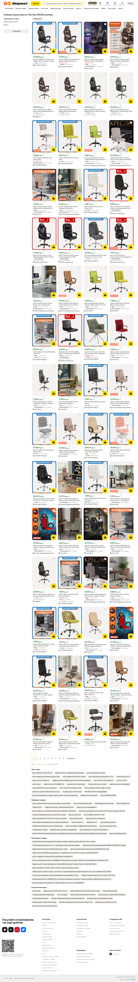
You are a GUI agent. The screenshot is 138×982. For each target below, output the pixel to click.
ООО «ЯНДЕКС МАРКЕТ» (128, 977)
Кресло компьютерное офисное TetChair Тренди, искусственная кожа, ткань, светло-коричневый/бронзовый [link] (69, 304)
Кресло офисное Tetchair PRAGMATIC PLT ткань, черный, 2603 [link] (42, 694)
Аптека (44, 942)
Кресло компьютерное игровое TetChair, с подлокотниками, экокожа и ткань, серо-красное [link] (44, 546)
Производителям (115, 928)
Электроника (46, 934)
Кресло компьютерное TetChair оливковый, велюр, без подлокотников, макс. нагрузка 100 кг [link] (69, 402)
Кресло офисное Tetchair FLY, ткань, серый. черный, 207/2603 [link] (44, 645)
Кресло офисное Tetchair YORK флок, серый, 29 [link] (93, 693)
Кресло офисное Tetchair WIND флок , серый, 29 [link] (44, 352)
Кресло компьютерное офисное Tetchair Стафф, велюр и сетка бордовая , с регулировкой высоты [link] (120, 352)
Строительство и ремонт (49, 965)
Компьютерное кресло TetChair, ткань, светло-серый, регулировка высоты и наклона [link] (120, 158)
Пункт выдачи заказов (116, 931)
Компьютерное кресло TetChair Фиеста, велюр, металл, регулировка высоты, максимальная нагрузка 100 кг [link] (121, 304)
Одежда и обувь (47, 937)
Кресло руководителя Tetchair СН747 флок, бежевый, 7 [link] (93, 450)
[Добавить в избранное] (54, 24)
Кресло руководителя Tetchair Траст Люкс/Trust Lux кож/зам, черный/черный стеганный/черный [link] (44, 499)
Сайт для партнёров (83, 962)
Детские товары (47, 967)
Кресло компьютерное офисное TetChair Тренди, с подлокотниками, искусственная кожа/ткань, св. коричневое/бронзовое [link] (121, 694)
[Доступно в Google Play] (11, 932)
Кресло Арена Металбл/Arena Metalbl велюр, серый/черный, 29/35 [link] (121, 110)
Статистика (8, 978)
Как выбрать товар (82, 922)
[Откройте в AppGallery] (17, 932)
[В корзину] (53, 51)
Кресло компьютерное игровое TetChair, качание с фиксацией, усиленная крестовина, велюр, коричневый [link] (120, 60)
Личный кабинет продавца (85, 954)
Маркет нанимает (115, 934)
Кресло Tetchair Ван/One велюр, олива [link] (68, 158)
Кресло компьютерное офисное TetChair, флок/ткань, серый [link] (43, 742)
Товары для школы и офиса (50, 956)
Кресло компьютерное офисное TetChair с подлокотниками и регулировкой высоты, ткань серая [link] (121, 742)
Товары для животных (49, 962)
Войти (130, 3)
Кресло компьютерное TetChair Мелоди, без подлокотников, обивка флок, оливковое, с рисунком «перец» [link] (70, 742)
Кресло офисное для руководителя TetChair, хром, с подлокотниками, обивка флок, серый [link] (95, 595)
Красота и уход (46, 945)
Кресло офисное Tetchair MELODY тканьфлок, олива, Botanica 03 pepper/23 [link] (69, 645)
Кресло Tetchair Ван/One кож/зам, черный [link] (94, 402)
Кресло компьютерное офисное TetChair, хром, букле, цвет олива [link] (69, 546)
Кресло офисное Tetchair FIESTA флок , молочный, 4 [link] (68, 595)
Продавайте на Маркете (84, 956)
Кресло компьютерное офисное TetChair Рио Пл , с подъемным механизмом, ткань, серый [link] (120, 499)
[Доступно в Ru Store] (23, 932)
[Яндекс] (133, 979)
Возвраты (80, 934)
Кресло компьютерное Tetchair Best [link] (95, 742)
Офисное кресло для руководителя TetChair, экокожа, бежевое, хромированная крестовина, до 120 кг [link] (95, 645)
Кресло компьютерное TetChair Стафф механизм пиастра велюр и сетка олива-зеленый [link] (94, 158)
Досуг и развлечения (48, 922)
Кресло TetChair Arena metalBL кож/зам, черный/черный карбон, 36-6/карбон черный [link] (44, 595)
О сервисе (80, 931)
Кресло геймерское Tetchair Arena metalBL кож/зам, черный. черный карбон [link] (43, 60)
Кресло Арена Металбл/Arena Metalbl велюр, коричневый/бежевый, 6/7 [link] (68, 110)
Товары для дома (47, 939)
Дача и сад (45, 951)
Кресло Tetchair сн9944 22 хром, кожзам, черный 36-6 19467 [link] (68, 256)
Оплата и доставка (82, 925)
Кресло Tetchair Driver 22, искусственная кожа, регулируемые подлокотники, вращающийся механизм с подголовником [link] (121, 256)
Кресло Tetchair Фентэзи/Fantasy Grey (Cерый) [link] (43, 450)
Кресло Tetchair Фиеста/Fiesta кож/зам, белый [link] (95, 499)
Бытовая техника (47, 928)
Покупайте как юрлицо (83, 928)
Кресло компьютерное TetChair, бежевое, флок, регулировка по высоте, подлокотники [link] (42, 207)
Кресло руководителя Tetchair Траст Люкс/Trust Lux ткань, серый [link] (95, 256)
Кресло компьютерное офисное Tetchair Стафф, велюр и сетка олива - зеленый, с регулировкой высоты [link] (95, 304)
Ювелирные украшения (49, 970)
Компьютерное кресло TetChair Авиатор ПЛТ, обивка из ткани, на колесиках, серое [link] (43, 402)
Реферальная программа (117, 925)
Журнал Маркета (82, 937)
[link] (42, 772)
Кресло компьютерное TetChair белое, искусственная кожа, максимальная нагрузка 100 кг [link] (42, 304)
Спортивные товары (48, 959)
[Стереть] (83, 4)
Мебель (44, 925)
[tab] (9, 8)
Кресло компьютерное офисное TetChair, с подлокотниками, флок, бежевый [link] (120, 546)
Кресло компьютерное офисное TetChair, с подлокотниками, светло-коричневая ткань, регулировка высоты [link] (70, 694)
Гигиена (44, 931)
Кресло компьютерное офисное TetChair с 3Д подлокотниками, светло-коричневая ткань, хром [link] (120, 402)
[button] (37, 18)
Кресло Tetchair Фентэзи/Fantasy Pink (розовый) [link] (120, 450)
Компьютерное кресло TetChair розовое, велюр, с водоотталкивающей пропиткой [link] (120, 595)
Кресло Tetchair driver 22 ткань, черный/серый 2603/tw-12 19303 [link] (43, 256)
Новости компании (115, 922)
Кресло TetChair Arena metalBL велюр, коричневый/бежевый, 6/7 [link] (43, 110)
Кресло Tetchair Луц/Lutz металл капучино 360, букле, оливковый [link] (94, 352)
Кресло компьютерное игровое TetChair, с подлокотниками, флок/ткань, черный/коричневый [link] (94, 546)
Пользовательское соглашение (24, 978)
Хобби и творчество (48, 948)
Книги (44, 953)
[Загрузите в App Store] (4, 932)
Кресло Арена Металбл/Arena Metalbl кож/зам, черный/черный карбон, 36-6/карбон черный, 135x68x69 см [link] (94, 110)
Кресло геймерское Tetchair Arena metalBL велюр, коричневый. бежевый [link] (69, 60)
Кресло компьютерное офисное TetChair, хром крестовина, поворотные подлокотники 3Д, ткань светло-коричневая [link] (68, 451)
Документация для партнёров (86, 959)
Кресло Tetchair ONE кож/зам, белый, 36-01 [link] (93, 207)
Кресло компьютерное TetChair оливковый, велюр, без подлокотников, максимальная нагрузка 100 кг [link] (68, 207)
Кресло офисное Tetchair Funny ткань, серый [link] (42, 158)
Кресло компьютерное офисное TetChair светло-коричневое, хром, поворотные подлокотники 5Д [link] (69, 499)
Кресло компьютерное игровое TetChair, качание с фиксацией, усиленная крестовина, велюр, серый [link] (94, 60)
